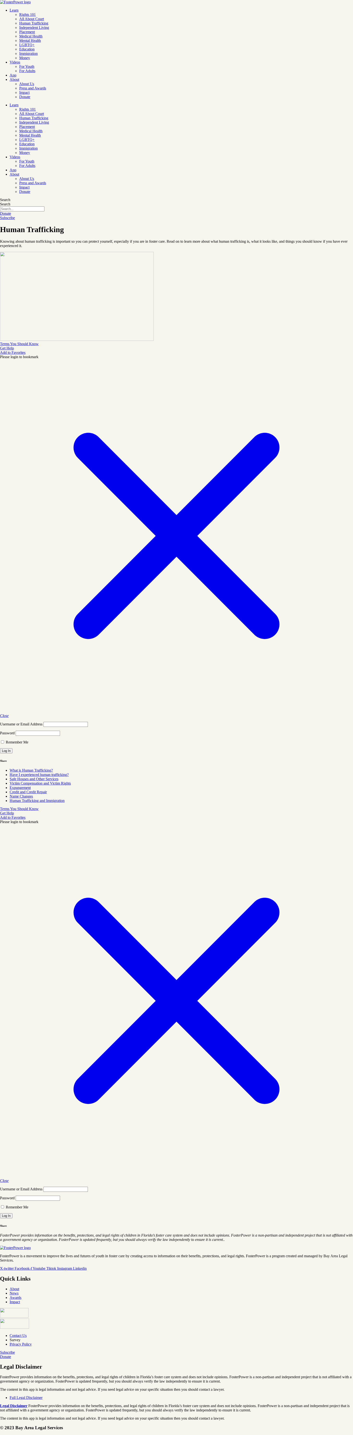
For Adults (27, 71)
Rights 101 (27, 15)
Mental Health (30, 40)
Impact (24, 92)
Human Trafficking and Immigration (37, 801)
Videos (15, 62)
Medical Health (31, 36)
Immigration (28, 53)
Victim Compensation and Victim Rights (40, 783)
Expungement (20, 788)
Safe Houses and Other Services (34, 779)
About (14, 79)
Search (5, 200)
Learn (14, 10)
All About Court (31, 19)
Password (7, 733)
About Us (26, 84)
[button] (12, 352)
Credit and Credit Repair (28, 792)
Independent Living (34, 27)
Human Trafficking (33, 23)
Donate (24, 97)
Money (24, 58)
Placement (27, 32)
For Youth (26, 66)
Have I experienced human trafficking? (39, 775)
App (13, 75)
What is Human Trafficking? (31, 770)
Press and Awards (32, 88)
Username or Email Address (21, 724)
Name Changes (21, 796)
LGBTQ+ (27, 45)
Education (27, 49)
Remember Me (16, 742)
